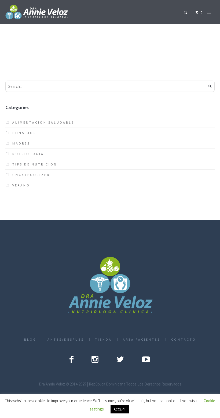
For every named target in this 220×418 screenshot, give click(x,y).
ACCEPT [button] (120, 409)
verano (21, 185)
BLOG (30, 339)
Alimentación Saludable (43, 122)
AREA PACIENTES (141, 339)
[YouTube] (146, 359)
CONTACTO (183, 339)
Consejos (24, 133)
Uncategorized (31, 175)
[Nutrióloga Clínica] (110, 285)
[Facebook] (71, 359)
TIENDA (103, 339)
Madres (21, 143)
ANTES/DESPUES (65, 339)
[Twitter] (120, 359)
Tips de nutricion (34, 164)
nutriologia (28, 154)
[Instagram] (94, 359)
